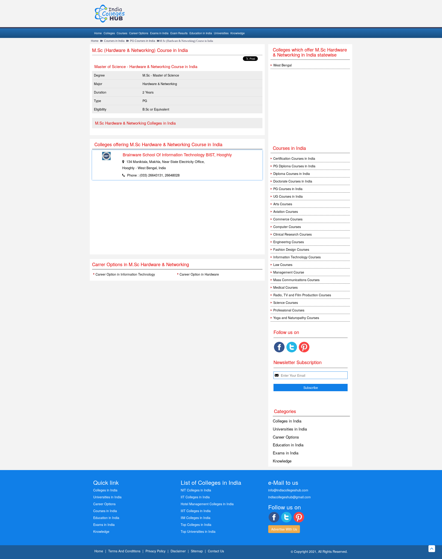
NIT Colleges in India (196, 490)
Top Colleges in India (196, 524)
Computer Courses (287, 226)
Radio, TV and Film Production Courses (302, 295)
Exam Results (179, 33)
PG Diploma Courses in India (294, 166)
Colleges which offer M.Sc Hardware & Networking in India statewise (310, 52)
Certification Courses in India (294, 158)
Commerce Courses (287, 219)
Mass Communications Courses (296, 279)
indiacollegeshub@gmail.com (289, 497)
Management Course (288, 272)
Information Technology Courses (297, 257)
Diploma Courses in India (291, 173)
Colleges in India (287, 421)
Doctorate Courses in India (292, 181)
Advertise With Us (284, 529)
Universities (221, 33)
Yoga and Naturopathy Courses (296, 317)
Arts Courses (282, 204)
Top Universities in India (198, 531)
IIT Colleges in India (195, 497)
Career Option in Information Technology (125, 274)
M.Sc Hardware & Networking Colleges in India (135, 123)
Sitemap (197, 551)
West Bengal (282, 65)
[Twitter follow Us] (291, 347)
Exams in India (159, 33)
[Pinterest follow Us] (304, 347)
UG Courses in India (288, 196)
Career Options (138, 33)
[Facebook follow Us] (279, 347)
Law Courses (282, 264)
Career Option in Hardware (199, 274)
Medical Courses (285, 287)
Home (98, 33)
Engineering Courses (288, 242)
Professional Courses (288, 310)
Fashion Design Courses (291, 249)
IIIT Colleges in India (196, 510)
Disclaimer (178, 551)
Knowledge (237, 33)
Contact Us (216, 551)
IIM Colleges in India (195, 517)
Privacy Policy (155, 551)
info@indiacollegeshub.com (288, 490)
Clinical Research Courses (292, 234)
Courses (122, 33)
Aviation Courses (285, 211)
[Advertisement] (177, 220)
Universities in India (290, 429)
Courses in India (114, 41)
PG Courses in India (142, 41)
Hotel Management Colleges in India (207, 504)
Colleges (109, 33)
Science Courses (285, 302)
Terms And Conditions (124, 551)
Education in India (200, 33)
